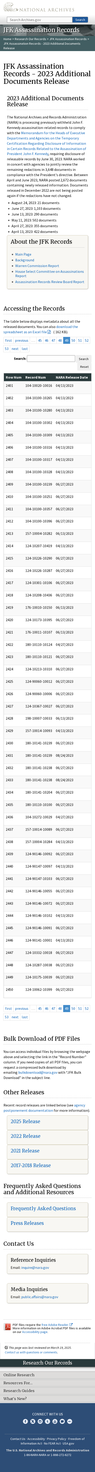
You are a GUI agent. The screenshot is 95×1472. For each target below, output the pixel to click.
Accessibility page (35, 1332)
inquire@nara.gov (35, 1267)
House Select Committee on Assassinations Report (49, 273)
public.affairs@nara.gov (39, 1296)
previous (21, 340)
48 (60, 340)
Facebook (25, 1421)
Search (80, 20)
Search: (20, 358)
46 (46, 340)
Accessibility (36, 1439)
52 (87, 340)
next (15, 348)
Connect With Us (47, 1414)
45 (40, 340)
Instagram (40, 1421)
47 (53, 340)
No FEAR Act (52, 1443)
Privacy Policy (56, 1439)
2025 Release (25, 1121)
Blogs (62, 1421)
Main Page (23, 254)
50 (73, 340)
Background (24, 260)
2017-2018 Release (31, 1165)
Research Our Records (30, 39)
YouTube (55, 1421)
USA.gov (68, 1443)
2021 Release (25, 1151)
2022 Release (25, 1136)
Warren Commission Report (37, 265)
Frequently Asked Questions (43, 1208)
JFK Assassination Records (68, 39)
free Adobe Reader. (55, 1325)
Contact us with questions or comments (31, 1352)
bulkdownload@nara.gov (37, 1072)
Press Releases (27, 1223)
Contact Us (17, 1439)
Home (7, 39)
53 (7, 348)
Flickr (69, 1421)
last (25, 348)
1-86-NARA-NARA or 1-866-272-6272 (47, 1455)
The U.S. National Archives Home (38, 8)
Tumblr (47, 1421)
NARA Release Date (72, 377)
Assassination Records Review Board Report (49, 281)
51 (80, 340)
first (8, 340)
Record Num (35, 377)
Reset (84, 367)
